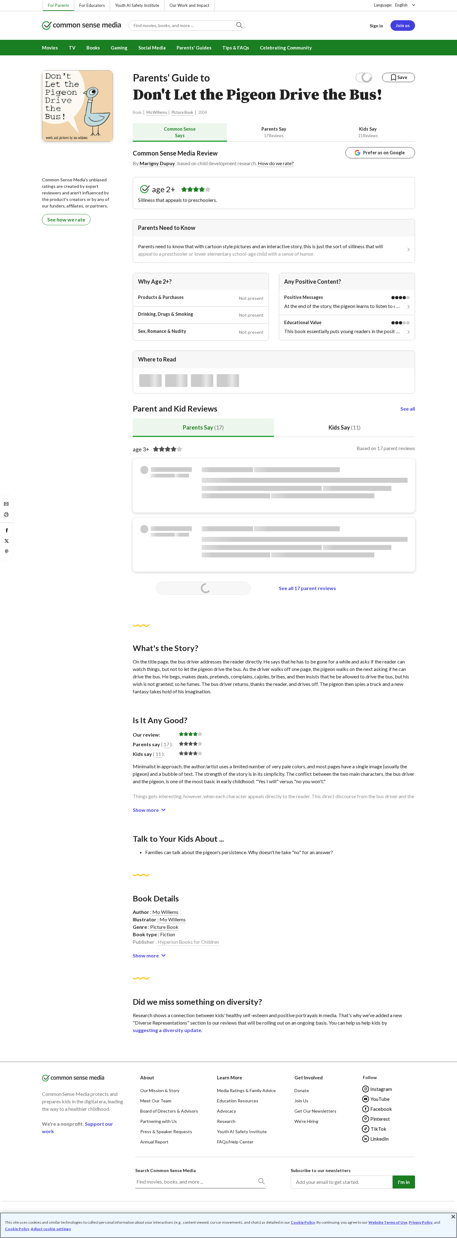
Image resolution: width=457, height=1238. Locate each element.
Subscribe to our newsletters (321, 1170)
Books (93, 47)
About (147, 1077)
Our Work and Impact (189, 5)
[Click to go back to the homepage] (81, 26)
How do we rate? (276, 163)
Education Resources (237, 1100)
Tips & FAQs (235, 47)
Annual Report (154, 1141)
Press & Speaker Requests (166, 1131)
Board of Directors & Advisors (169, 1111)
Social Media (152, 47)
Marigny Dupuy (157, 163)
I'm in (404, 1182)
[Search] (261, 1182)
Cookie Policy (303, 1222)
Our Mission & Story (159, 1090)
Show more (146, 810)
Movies (50, 47)
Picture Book (182, 112)
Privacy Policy (420, 1222)
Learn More (229, 1077)
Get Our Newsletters (315, 1111)
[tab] (180, 132)
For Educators (92, 5)
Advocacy (226, 1111)
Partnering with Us (158, 1121)
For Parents (58, 5)
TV (72, 47)
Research (226, 1121)
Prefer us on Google (384, 152)
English (401, 4)
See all (407, 409)
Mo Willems (156, 112)
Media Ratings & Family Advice (246, 1090)
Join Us (301, 1100)
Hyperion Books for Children (188, 942)
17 (166, 744)
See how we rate (66, 219)
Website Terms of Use (387, 1222)
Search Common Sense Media (165, 1170)
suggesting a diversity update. (167, 1030)
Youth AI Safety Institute (137, 5)
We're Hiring (306, 1121)
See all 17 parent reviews (307, 588)
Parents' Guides (194, 47)
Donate (301, 1090)
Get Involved (308, 1077)
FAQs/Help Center (235, 1141)
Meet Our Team (155, 1100)
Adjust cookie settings (51, 1229)
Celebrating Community (286, 47)
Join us (403, 25)
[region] (228, 1225)
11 (158, 754)
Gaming (119, 47)
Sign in (376, 25)
